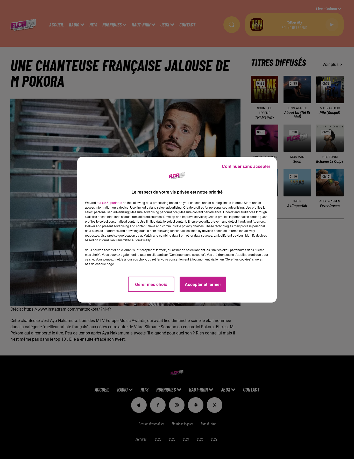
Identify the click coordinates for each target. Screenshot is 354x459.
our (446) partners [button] (109, 202)
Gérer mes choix (151, 284)
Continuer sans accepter (246, 166)
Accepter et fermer (203, 284)
